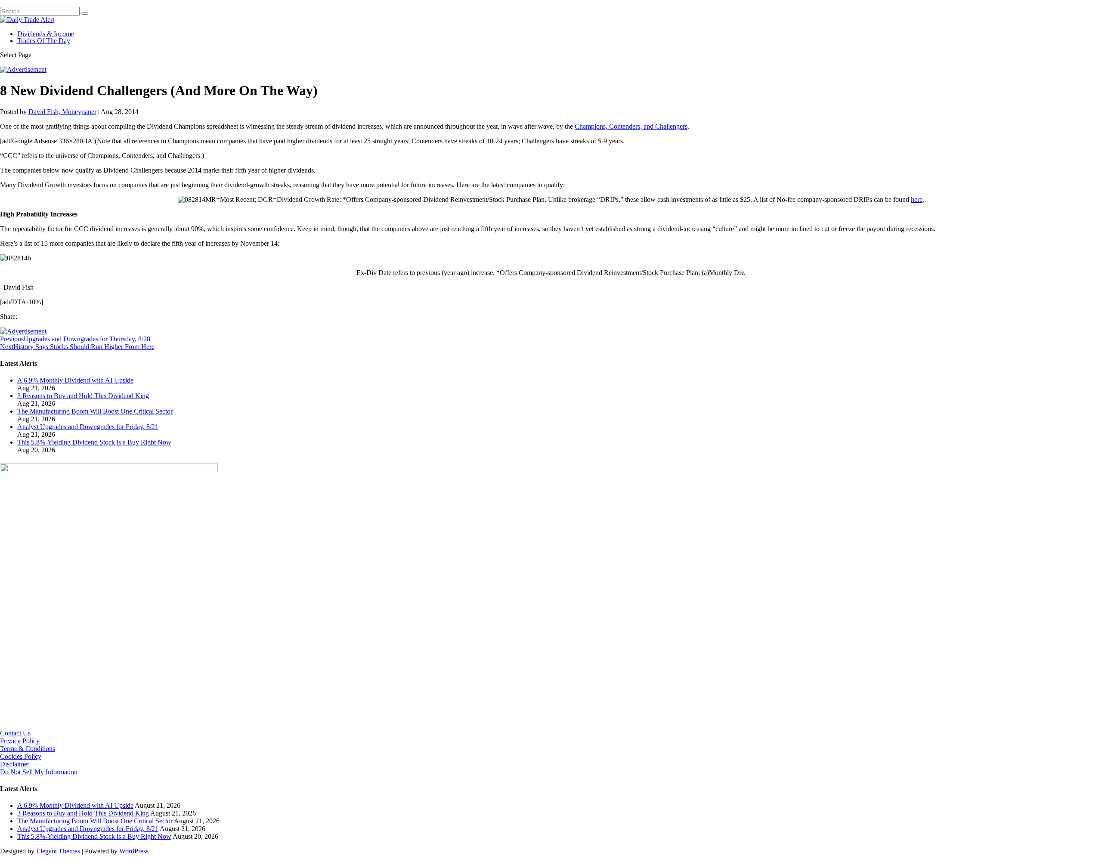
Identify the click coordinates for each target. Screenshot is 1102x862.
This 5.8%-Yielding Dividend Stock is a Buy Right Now (94, 442)
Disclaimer (14, 764)
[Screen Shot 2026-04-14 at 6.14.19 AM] (109, 469)
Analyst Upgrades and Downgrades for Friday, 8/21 (87, 426)
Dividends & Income (45, 33)
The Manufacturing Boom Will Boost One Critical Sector (95, 411)
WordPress (134, 851)
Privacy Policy (20, 741)
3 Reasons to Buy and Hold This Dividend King (83, 395)
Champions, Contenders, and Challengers (631, 126)
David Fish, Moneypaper (62, 111)
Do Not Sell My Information (38, 771)
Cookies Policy (20, 756)
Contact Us (15, 733)
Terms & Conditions (27, 748)
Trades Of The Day (43, 40)
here (916, 199)
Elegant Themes (58, 851)
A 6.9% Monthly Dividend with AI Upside (75, 380)
